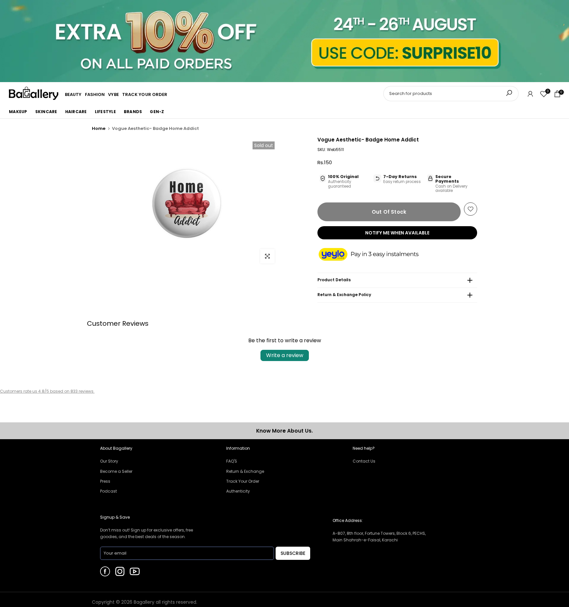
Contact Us (364, 461)
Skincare (46, 111)
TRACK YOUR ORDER (145, 94)
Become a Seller (116, 471)
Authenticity (238, 491)
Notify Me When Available (397, 232)
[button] (375, 255)
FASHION (95, 94)
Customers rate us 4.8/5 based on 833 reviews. (47, 391)
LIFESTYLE (105, 111)
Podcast (108, 491)
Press (105, 481)
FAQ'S (231, 461)
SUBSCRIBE (293, 553)
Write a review (284, 355)
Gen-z (157, 111)
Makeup (18, 111)
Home (98, 128)
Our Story (109, 461)
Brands (133, 111)
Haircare (76, 111)
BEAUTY (73, 94)
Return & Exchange (245, 471)
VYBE (113, 94)
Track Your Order (242, 481)
